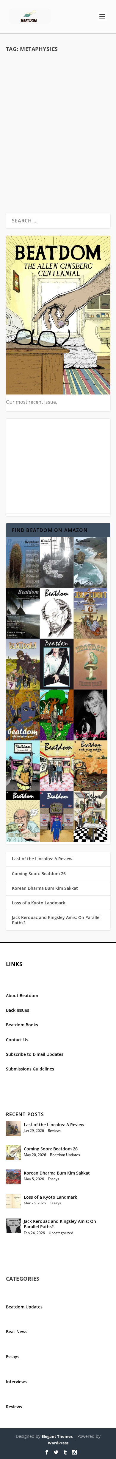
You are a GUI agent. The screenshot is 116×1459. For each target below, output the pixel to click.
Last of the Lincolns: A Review (42, 858)
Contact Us (17, 1039)
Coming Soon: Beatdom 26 (39, 873)
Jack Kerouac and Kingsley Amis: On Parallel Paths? (56, 920)
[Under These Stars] (58, 89)
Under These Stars (58, 129)
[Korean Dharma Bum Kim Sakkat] (13, 1176)
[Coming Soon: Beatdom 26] (13, 1152)
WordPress (58, 1443)
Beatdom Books (22, 1025)
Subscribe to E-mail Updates (34, 1054)
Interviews (16, 1381)
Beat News (16, 1331)
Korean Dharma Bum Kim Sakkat (45, 888)
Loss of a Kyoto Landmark (38, 903)
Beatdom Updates (81, 138)
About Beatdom (22, 995)
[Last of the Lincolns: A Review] (13, 1128)
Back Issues (17, 1010)
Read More (29, 186)
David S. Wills (29, 138)
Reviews (54, 1130)
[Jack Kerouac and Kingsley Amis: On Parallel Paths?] (13, 1225)
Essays (53, 1178)
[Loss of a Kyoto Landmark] (13, 1201)
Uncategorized (61, 1232)
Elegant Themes (57, 1436)
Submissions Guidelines (30, 1069)
